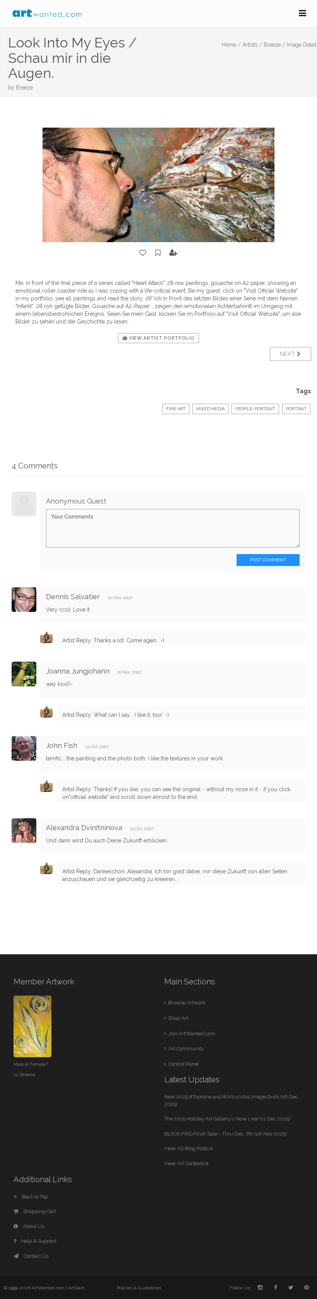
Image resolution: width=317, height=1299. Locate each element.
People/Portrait (255, 408)
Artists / (252, 45)
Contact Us (35, 1256)
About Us (33, 1226)
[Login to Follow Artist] (173, 253)
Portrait (296, 408)
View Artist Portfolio (161, 338)
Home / (231, 45)
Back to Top (34, 1197)
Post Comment (268, 560)
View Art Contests (185, 1163)
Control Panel (183, 1064)
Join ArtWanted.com (191, 1033)
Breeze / (274, 45)
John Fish (61, 745)
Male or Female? (31, 1064)
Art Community (186, 1048)
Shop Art (178, 1018)
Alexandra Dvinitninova (84, 828)
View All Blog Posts (187, 1148)
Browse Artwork (186, 1003)
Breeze (24, 87)
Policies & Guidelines (139, 1288)
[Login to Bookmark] (158, 253)
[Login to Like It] (143, 253)
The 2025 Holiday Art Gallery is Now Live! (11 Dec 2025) (227, 1119)
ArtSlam (76, 1288)
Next (288, 354)
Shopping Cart (39, 1211)
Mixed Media (210, 408)
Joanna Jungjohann (77, 671)
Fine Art (176, 408)
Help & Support (38, 1241)
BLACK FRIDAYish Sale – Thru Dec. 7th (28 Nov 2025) (225, 1134)
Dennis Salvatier (73, 597)
